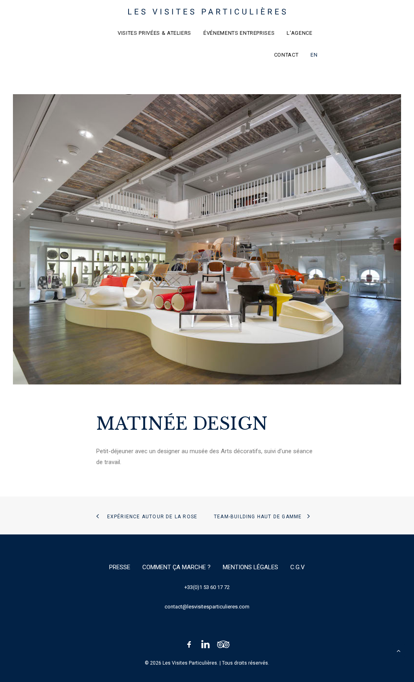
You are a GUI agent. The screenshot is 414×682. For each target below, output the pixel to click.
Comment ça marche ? (176, 567)
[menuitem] (157, 33)
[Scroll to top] (398, 650)
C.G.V (297, 567)
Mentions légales (250, 567)
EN (313, 55)
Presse (119, 567)
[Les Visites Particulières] (207, 11)
